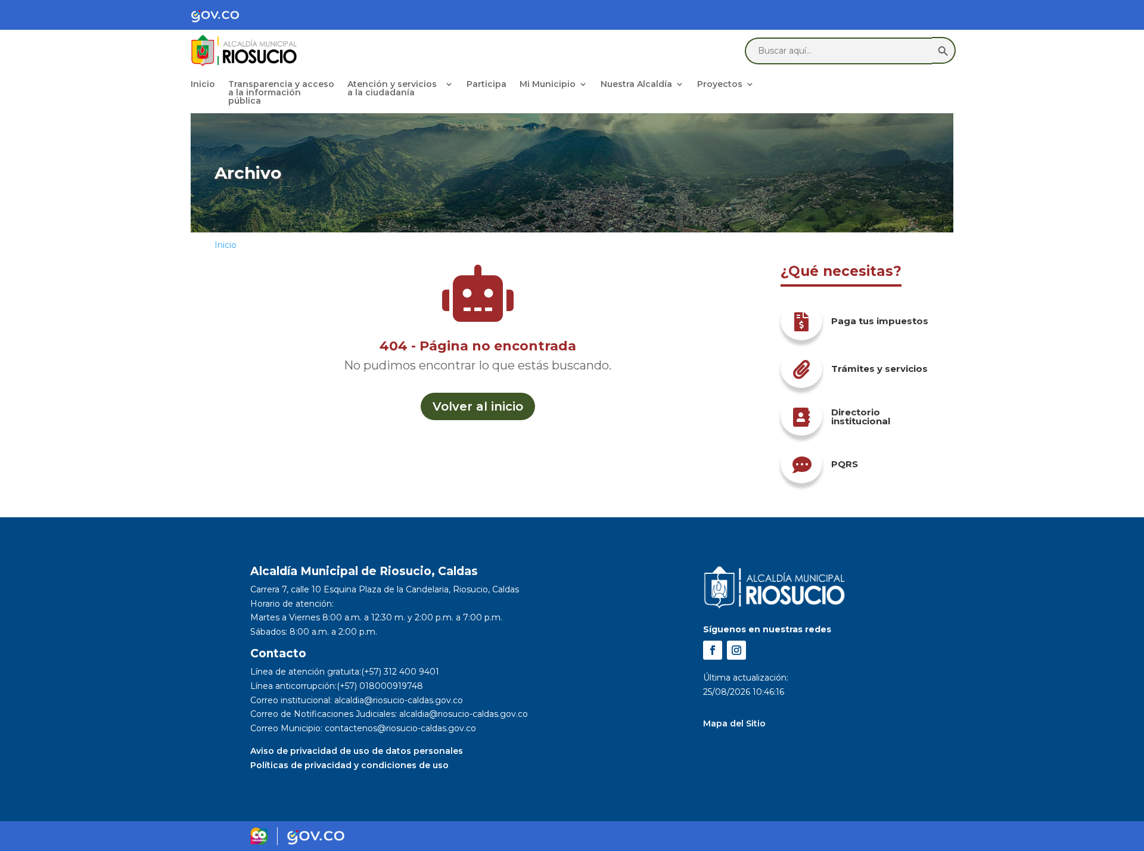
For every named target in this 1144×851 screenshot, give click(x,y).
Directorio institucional (860, 416)
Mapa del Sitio (734, 723)
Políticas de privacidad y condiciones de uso (349, 765)
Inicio (203, 84)
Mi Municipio (548, 84)
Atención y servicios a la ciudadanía (392, 89)
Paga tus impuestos (879, 321)
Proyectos (719, 84)
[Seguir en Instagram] (736, 650)
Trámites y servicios (879, 368)
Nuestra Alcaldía (636, 84)
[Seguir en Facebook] (712, 650)
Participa (486, 84)
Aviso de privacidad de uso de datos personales (356, 751)
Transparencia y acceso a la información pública (281, 93)
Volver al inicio (478, 406)
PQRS (844, 464)
